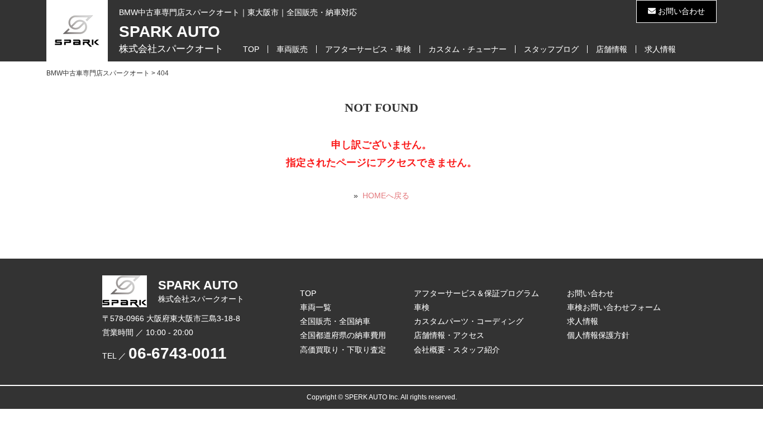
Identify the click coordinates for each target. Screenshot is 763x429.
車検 (422, 307)
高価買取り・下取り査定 (343, 349)
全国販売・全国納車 (335, 321)
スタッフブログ (551, 49)
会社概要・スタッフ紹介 (457, 349)
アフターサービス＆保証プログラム (476, 293)
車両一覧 (315, 307)
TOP (251, 49)
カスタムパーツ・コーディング (468, 321)
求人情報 (660, 49)
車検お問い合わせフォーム (614, 307)
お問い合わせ (680, 11)
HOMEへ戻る (386, 195)
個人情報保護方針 (598, 335)
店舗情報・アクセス (449, 335)
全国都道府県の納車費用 (343, 335)
